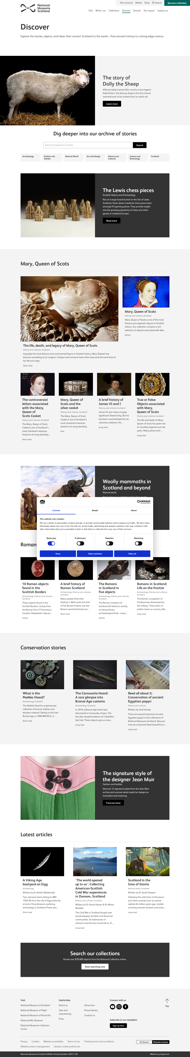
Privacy (24, 1041)
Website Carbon (160, 1042)
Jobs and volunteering (65, 1012)
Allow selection (95, 554)
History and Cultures (113, 157)
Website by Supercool (159, 1054)
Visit (91, 10)
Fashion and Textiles (49, 157)
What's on (101, 10)
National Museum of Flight (34, 1010)
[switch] (80, 543)
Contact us (89, 1015)
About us (63, 1005)
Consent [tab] (56, 510)
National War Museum (32, 1020)
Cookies (35, 1041)
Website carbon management (35, 1046)
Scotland (155, 156)
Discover (126, 10)
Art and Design (93, 156)
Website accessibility (53, 1041)
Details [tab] (95, 510)
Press (61, 1019)
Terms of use (73, 1041)
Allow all (132, 554)
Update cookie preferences (67, 1046)
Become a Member (177, 3)
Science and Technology (135, 157)
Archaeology (28, 156)
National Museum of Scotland (35, 1005)
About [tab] (134, 510)
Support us (162, 10)
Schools (137, 10)
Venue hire (89, 1005)
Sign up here (118, 1025)
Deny (58, 554)
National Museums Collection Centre (35, 1027)
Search (139, 145)
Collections (114, 10)
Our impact (149, 10)
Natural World (71, 156)
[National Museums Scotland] (35, 7)
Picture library (91, 1010)
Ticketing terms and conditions (99, 1041)
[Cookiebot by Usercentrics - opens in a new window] (139, 502)
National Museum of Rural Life (35, 1015)
